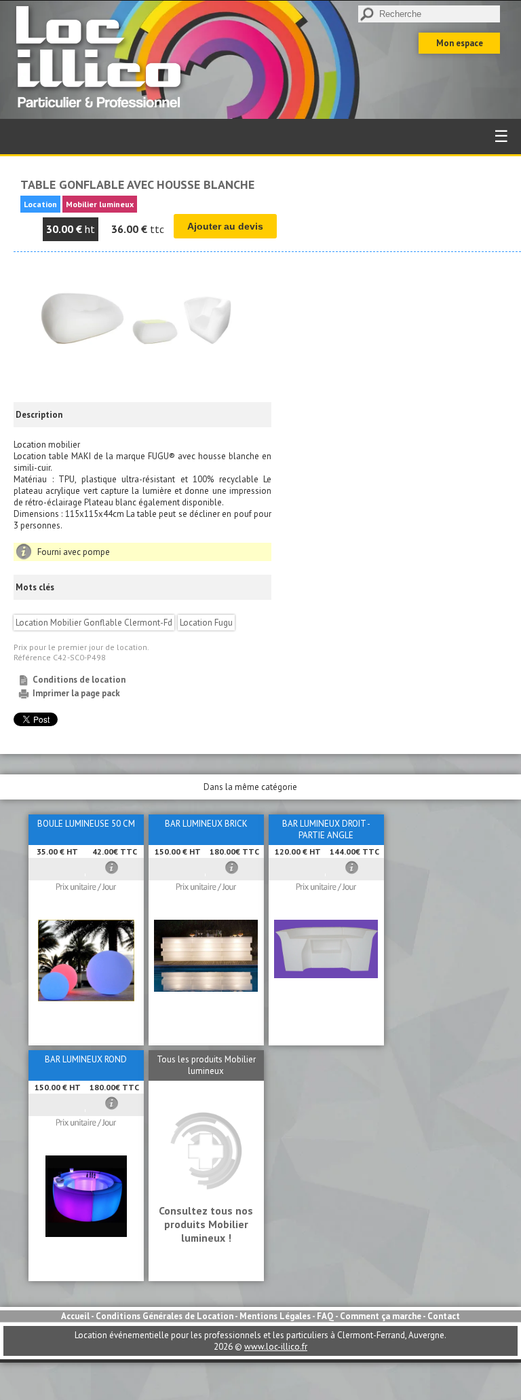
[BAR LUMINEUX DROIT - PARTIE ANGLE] (326, 975)
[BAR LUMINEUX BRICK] (206, 988)
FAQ (325, 1316)
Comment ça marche (380, 1316)
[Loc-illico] (102, 113)
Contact (443, 1316)
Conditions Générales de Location (164, 1316)
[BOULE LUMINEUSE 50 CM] (86, 998)
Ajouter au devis (225, 226)
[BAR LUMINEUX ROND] (86, 1234)
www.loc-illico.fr (275, 1346)
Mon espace (459, 43)
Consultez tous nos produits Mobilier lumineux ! (206, 1224)
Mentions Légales (275, 1316)
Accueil (75, 1316)
